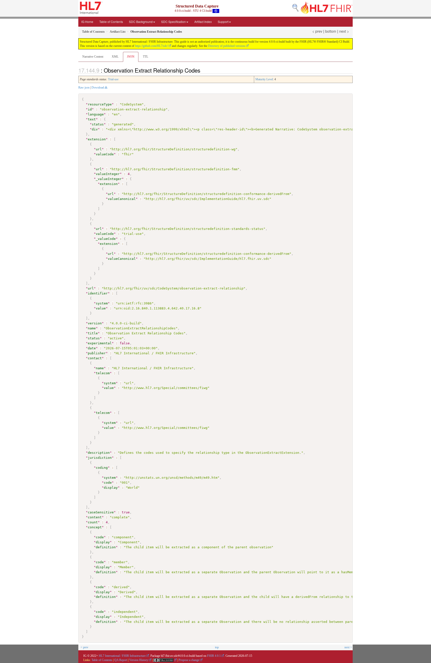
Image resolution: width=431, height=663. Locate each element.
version (95, 323)
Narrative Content (92, 56)
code (108, 482)
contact (95, 358)
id (90, 109)
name (92, 328)
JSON (130, 56)
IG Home (87, 21)
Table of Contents (111, 21)
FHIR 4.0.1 (214, 656)
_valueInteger (109, 179)
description (99, 453)
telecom (103, 373)
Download (98, 87)
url (99, 149)
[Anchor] (203, 70)
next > (344, 31)
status (98, 124)
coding (102, 468)
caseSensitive (101, 512)
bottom (330, 31)
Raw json (84, 87)
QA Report (120, 660)
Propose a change (189, 660)
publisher (97, 353)
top (217, 647)
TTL (145, 56)
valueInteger (108, 174)
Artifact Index (203, 21)
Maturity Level (264, 79)
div (95, 129)
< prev (317, 31)
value (101, 308)
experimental (100, 343)
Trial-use (113, 79)
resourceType (100, 104)
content (95, 517)
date (92, 348)
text (92, 119)
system (102, 303)
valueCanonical (122, 199)
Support (223, 21)
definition (106, 547)
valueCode (105, 154)
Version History (138, 660)
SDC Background (141, 21)
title (93, 333)
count (93, 522)
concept (95, 527)
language (96, 114)
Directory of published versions (226, 46)
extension (97, 139)
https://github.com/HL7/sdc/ (151, 46)
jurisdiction (100, 458)
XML (115, 56)
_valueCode (106, 239)
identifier (98, 293)
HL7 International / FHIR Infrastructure (122, 656)
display (111, 487)
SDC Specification (173, 21)
